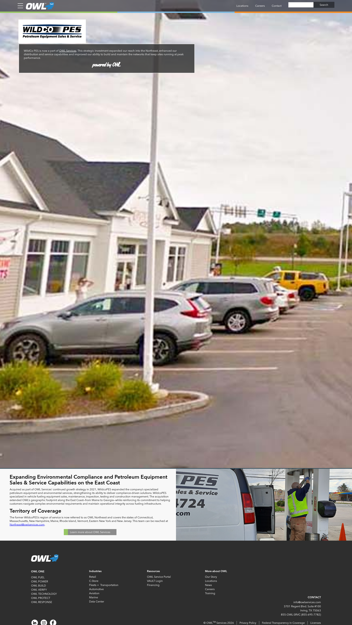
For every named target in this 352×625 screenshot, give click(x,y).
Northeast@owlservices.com (27, 524)
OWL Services (67, 50)
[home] (38, 5)
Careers (260, 5)
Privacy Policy (248, 622)
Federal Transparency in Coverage (283, 622)
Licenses (315, 622)
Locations (242, 5)
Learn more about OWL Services (90, 532)
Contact (276, 5)
